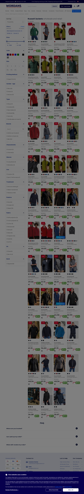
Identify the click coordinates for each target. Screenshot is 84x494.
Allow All (70, 489)
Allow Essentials (53, 489)
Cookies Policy (58, 486)
